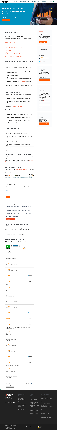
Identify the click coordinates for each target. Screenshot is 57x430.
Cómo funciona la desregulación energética (34, 408)
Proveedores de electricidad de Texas (21, 399)
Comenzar (15, 1)
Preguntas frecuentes (9, 52)
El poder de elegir (21, 409)
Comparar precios (44, 80)
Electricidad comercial (35, 1)
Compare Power (7, 27)
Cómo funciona (8, 50)
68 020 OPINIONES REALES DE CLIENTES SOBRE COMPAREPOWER (34, 400)
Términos (13, 428)
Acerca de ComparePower (34, 410)
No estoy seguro (9, 192)
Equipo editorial (32, 415)
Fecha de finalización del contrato (44, 103)
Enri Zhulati (11, 175)
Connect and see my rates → (10, 164)
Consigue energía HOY (21, 403)
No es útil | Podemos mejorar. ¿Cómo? (12, 193)
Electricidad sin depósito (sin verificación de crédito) (22, 405)
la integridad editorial (13, 179)
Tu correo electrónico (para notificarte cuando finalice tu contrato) (44, 97)
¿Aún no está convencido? (10, 55)
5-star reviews (24, 241)
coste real (23, 81)
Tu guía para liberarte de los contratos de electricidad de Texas (34, 403)
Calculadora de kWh (44, 396)
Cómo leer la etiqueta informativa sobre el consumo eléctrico (46, 401)
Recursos (50, 1)
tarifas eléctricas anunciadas (21, 169)
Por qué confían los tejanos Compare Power (13, 56)
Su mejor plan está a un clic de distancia (12, 53)
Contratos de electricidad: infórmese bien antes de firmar (46, 398)
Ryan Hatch (21, 175)
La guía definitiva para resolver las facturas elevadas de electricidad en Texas (46, 414)
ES (55, 1)
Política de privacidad (8, 428)
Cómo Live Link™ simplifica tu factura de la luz (14, 47)
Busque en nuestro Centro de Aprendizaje (34, 397)
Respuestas (44, 1)
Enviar (8, 197)
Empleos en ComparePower (34, 411)
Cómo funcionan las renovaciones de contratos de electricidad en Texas (46, 406)
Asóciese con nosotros (33, 417)
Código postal (41, 100)
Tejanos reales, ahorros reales (11, 58)
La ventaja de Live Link (9, 49)
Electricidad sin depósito (24, 1)
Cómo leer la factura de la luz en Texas (46, 409)
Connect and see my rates (10, 124)
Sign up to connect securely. (9, 17)
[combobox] (1, 389)
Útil (7, 190)
